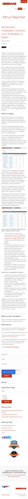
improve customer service (10, 281)
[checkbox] (14, 398)
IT (19, 476)
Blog (16, 9)
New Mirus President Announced (9, 414)
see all (3, 432)
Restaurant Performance (12, 347)
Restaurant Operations (8, 425)
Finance (9, 476)
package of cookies (17, 172)
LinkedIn (8, 44)
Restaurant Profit (6, 428)
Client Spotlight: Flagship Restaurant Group (11, 417)
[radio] (14, 397)
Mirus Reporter (14, 17)
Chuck (8, 41)
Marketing (14, 476)
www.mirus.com (22, 332)
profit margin (7, 97)
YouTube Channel (12, 336)
